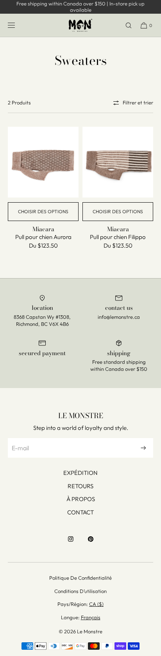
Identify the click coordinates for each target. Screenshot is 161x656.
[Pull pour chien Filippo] (117, 162)
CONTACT (80, 512)
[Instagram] (70, 543)
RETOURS (80, 486)
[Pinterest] (90, 543)
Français (90, 617)
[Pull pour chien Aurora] (43, 162)
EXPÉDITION (80, 472)
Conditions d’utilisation (80, 591)
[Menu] (17, 25)
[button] (125, 25)
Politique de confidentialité (80, 578)
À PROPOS (80, 499)
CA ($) (96, 604)
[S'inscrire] (143, 448)
